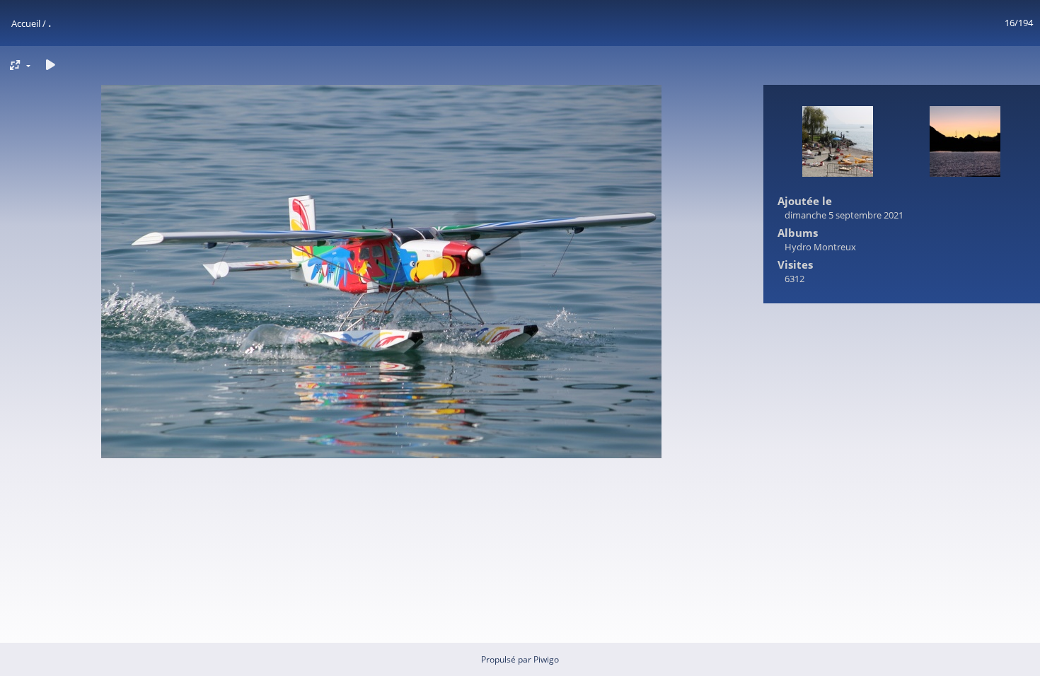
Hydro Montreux (820, 246)
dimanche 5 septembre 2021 (844, 215)
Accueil (25, 23)
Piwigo (546, 659)
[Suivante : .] (965, 143)
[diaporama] (50, 65)
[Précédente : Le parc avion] (837, 143)
